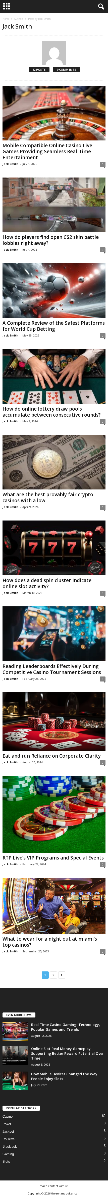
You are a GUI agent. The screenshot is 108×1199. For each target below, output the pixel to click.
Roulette (9, 1139)
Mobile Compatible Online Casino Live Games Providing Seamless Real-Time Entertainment (47, 151)
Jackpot (8, 1131)
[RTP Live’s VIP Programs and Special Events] (54, 814)
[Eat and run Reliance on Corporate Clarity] (54, 721)
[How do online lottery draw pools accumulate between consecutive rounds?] (54, 376)
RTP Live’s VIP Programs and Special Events (53, 857)
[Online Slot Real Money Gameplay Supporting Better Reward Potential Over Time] (15, 1055)
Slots (6, 1161)
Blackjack (10, 1146)
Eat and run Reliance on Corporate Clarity (52, 756)
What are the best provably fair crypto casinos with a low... (48, 497)
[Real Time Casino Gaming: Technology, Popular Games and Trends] (15, 1031)
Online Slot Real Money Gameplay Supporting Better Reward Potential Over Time (67, 1053)
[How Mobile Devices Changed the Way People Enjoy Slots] (15, 1081)
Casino (8, 1116)
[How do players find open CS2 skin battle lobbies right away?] (54, 205)
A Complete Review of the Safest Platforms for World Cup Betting (54, 326)
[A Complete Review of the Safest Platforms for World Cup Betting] (54, 290)
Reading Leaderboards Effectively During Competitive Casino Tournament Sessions (52, 669)
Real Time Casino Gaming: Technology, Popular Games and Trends (65, 1027)
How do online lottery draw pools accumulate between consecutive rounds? (52, 412)
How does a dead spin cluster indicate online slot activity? (47, 583)
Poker (7, 1124)
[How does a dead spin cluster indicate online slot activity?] (54, 548)
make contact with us (54, 1186)
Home (6, 19)
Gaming (8, 1154)
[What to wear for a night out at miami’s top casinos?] (54, 906)
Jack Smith (10, 164)
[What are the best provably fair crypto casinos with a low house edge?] (54, 462)
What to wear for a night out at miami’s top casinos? (50, 942)
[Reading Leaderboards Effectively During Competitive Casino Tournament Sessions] (54, 633)
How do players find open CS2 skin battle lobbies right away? (51, 240)
